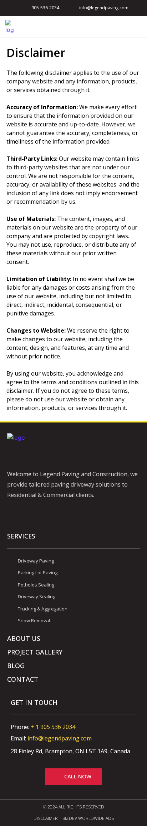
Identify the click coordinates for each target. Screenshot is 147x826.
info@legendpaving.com (59, 738)
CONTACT (22, 679)
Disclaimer (46, 818)
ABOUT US (23, 638)
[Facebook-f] (11, 517)
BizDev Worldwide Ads (88, 818)
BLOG (16, 665)
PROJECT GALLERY (34, 652)
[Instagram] (27, 517)
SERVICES (21, 536)
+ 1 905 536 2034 (53, 727)
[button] (137, 27)
